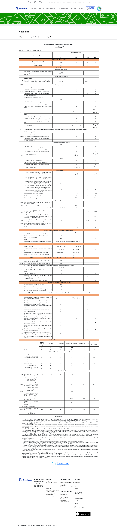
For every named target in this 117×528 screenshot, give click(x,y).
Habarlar (59, 2)
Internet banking (64, 494)
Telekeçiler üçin (50, 491)
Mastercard (63, 481)
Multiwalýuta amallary (39, 37)
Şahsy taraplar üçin (50, 493)
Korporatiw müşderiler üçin (52, 490)
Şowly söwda (63, 485)
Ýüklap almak (63, 463)
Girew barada (49, 494)
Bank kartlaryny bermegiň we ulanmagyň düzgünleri (67, 483)
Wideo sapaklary (64, 497)
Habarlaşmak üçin (67, 2)
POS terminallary (64, 493)
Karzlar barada (78, 481)
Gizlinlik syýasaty (79, 488)
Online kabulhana (64, 501)
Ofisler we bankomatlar (79, 2)
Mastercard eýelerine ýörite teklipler (68, 486)
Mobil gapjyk (63, 500)
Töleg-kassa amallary (25, 37)
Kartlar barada (78, 482)
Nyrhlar (49, 37)
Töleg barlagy (63, 498)
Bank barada (52, 2)
